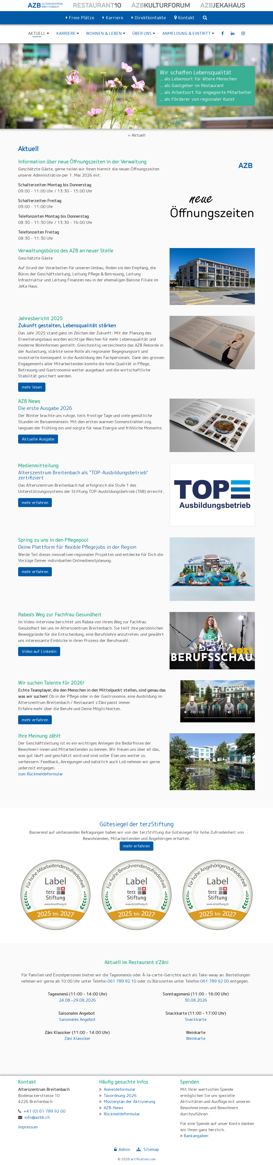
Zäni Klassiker (77, 1038)
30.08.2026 (195, 1000)
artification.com (143, 1159)
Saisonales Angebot (77, 1019)
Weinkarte (195, 1038)
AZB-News (113, 1107)
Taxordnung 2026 (120, 1095)
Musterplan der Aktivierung (129, 1101)
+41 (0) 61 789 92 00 (44, 1111)
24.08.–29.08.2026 (77, 1000)
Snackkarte (195, 1019)
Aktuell (138, 135)
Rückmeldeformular (122, 1114)
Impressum (28, 1127)
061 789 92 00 (214, 981)
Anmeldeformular (120, 1089)
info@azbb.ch (37, 1117)
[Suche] (205, 18)
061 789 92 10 (121, 981)
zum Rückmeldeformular (40, 774)
